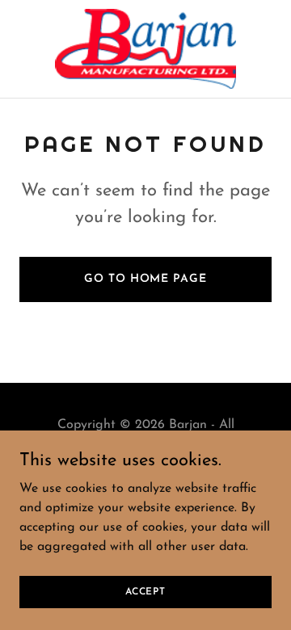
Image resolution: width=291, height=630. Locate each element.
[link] (145, 48)
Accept (145, 591)
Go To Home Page (145, 279)
